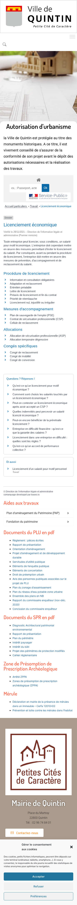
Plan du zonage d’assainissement (32, 587)
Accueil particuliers (16, 206)
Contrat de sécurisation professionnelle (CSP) (36, 319)
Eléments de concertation (27, 570)
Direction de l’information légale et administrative (29, 491)
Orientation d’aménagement (29, 549)
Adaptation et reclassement (26, 283)
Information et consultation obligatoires (32, 279)
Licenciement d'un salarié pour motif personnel (40, 468)
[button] (71, 847)
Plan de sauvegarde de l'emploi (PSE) (32, 315)
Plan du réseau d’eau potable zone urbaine (37, 591)
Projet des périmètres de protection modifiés (39, 650)
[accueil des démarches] (38, 179)
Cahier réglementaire (25, 655)
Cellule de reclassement (24, 322)
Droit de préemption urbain (28, 574)
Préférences (38, 896)
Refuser (38, 886)
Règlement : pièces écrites (28, 540)
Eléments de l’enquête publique (31, 566)
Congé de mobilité (20, 356)
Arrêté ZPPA (20, 676)
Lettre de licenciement (22, 291)
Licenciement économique (56, 206)
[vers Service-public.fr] (48, 196)
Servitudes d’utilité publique (29, 561)
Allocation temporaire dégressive (29, 339)
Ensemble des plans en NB (28, 595)
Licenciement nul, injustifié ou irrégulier (32, 302)
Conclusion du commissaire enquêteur (35, 608)
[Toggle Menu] (72, 36)
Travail (34, 206)
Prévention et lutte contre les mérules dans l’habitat (43, 710)
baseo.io (35, 494)
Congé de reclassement (24, 352)
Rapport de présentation (27, 544)
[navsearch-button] (4, 44)
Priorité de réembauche (23, 298)
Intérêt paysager (22, 642)
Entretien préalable (21, 287)
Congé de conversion (22, 359)
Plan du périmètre (23, 638)
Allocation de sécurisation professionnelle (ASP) (38, 335)
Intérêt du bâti (21, 646)
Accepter (38, 876)
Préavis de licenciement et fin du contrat (33, 294)
